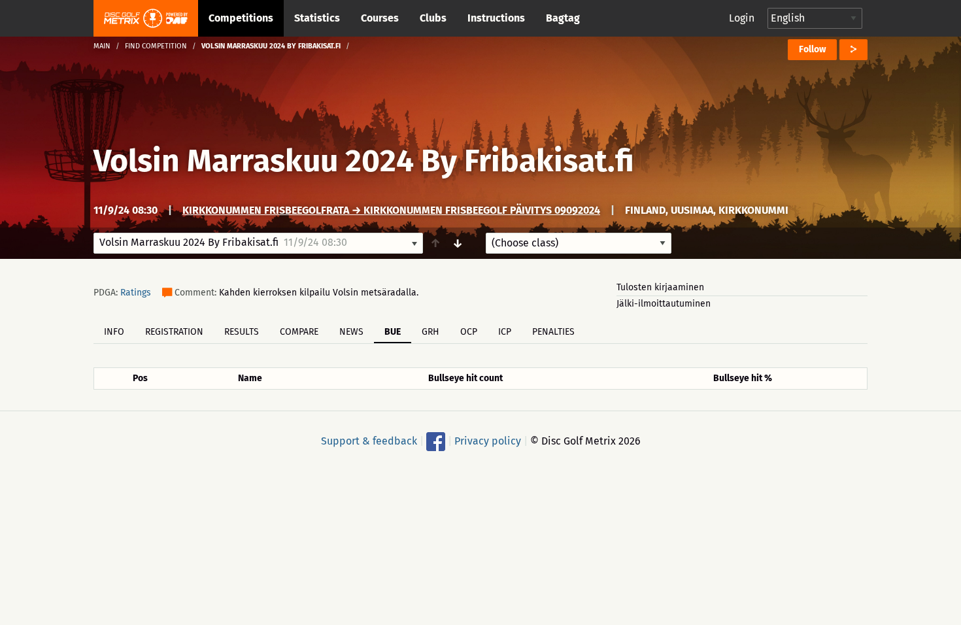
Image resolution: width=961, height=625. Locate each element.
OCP (468, 331)
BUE (392, 331)
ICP (504, 331)
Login (741, 18)
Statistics (317, 18)
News (351, 331)
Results (241, 331)
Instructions (496, 18)
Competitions (241, 18)
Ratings (135, 292)
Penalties (553, 331)
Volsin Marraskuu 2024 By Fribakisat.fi (363, 161)
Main (101, 46)
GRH (430, 331)
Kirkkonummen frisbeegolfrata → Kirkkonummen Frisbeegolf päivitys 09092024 (391, 210)
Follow (812, 49)
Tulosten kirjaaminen (660, 287)
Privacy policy (487, 441)
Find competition (156, 46)
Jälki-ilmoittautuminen (663, 303)
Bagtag (563, 18)
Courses (380, 18)
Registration (174, 331)
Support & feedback (369, 441)
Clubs (433, 18)
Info (114, 331)
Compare (299, 331)
